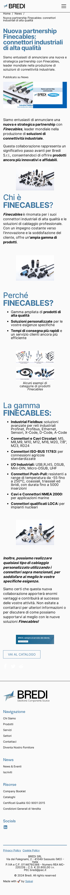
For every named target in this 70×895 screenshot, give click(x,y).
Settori (7, 735)
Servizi (7, 730)
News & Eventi (12, 766)
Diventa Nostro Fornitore (18, 747)
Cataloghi (9, 797)
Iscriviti (7, 772)
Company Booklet (14, 791)
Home (6, 13)
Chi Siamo (9, 718)
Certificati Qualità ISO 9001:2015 (24, 802)
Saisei (29, 881)
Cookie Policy (31, 850)
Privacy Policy (12, 850)
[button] (63, 6)
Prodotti (8, 724)
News (18, 13)
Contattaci (9, 741)
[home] (14, 6)
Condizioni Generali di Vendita (22, 808)
